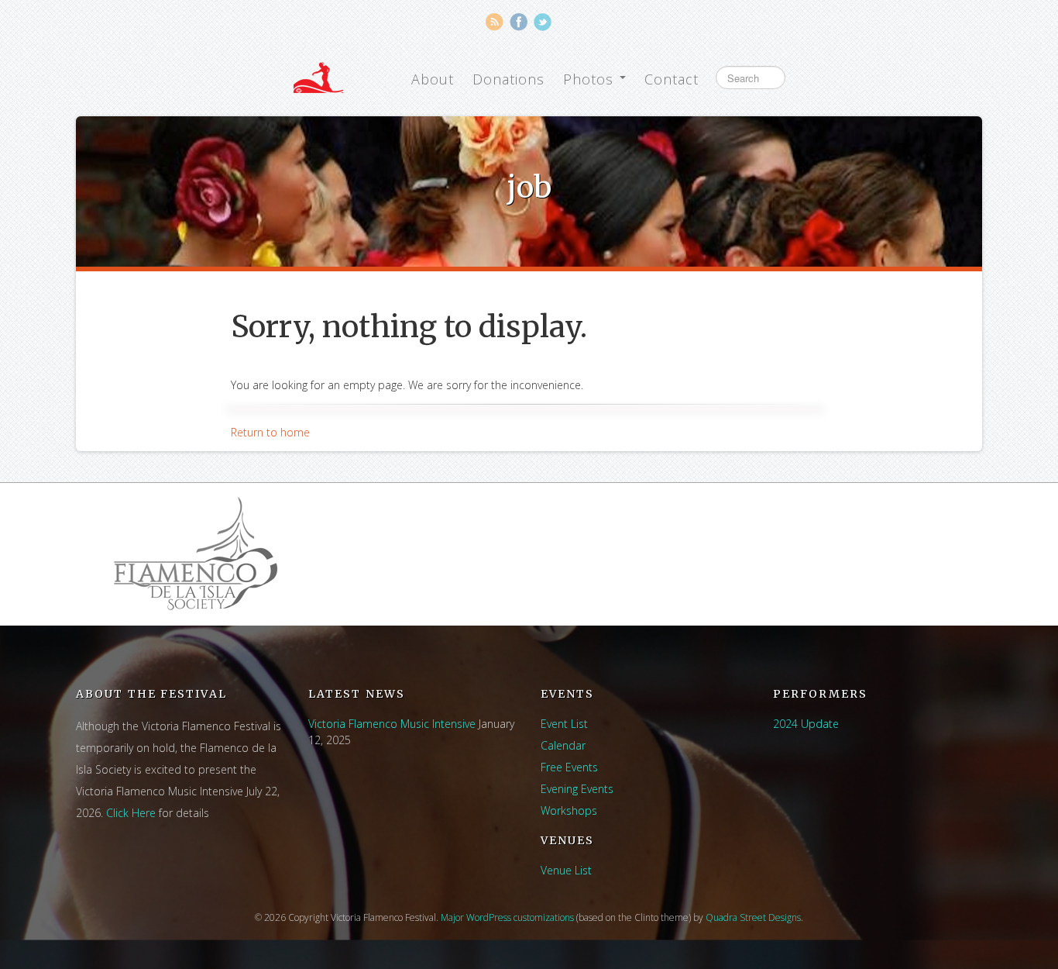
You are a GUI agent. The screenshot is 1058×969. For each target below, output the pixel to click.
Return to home (270, 432)
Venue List (566, 870)
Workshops (569, 810)
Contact (671, 79)
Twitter (542, 22)
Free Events (569, 767)
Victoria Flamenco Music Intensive (392, 723)
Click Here (131, 812)
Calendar (563, 745)
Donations (508, 79)
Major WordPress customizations (507, 917)
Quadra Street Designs (753, 917)
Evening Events (577, 788)
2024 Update (806, 723)
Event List (564, 723)
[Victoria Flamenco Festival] (318, 77)
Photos (590, 79)
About (432, 79)
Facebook (518, 22)
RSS (494, 22)
